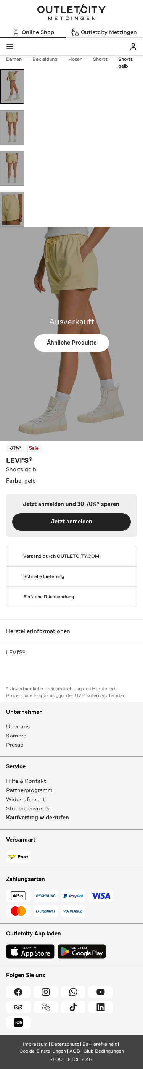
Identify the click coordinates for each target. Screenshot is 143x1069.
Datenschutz (65, 1044)
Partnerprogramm (29, 790)
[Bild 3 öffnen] (12, 168)
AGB (74, 1051)
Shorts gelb (125, 62)
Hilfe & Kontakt (26, 781)
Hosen (75, 59)
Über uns (18, 726)
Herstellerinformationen (38, 631)
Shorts (100, 59)
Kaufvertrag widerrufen (37, 817)
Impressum (35, 1044)
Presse (14, 744)
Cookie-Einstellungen (42, 1051)
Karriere (16, 735)
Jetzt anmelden (71, 521)
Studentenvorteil (28, 808)
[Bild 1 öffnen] (12, 86)
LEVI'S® (19, 460)
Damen (14, 59)
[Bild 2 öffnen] (12, 127)
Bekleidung (45, 59)
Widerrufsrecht (25, 799)
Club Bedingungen (104, 1051)
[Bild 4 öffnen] (12, 209)
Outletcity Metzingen (71, 13)
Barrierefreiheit (99, 1044)
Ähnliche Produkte (71, 342)
